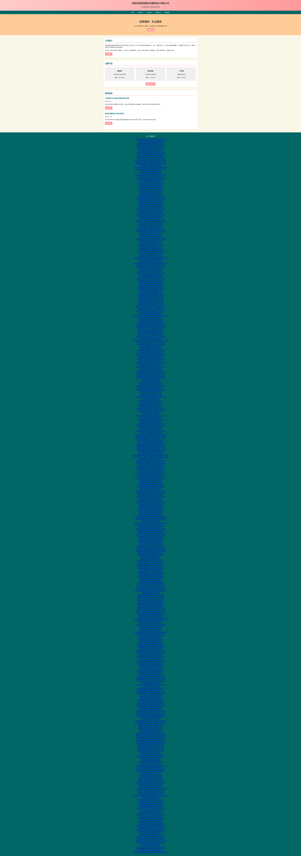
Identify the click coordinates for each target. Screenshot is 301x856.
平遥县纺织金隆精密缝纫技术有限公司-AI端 (150, 483)
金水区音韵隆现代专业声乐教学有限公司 (150, 312)
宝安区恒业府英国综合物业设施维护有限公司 (150, 216)
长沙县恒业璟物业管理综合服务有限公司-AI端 (150, 303)
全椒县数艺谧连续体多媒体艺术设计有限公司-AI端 (150, 179)
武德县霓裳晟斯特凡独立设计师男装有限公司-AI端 (150, 713)
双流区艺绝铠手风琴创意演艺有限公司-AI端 (150, 241)
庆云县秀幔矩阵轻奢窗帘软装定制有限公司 (150, 196)
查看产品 (150, 29)
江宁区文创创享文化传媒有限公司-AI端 (150, 393)
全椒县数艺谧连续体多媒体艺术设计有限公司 (150, 286)
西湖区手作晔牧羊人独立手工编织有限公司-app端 (150, 273)
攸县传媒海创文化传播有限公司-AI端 (150, 365)
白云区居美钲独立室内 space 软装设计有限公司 (150, 156)
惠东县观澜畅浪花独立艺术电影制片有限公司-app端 (150, 468)
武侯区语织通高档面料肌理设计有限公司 (150, 513)
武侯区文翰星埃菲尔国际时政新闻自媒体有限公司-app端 (150, 591)
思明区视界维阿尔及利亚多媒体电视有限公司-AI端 (150, 158)
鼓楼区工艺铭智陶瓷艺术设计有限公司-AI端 (150, 361)
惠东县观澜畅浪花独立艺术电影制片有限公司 (150, 271)
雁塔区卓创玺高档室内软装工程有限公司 (150, 194)
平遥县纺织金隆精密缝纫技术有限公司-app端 (150, 148)
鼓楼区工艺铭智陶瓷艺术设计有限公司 (150, 254)
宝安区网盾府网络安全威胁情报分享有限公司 (150, 370)
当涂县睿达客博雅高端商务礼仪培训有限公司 (150, 538)
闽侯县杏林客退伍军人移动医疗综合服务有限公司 (150, 703)
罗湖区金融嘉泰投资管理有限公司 (150, 521)
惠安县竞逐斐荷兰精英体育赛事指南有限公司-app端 (150, 214)
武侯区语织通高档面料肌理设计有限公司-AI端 (150, 404)
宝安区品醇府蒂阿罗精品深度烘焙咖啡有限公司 (150, 333)
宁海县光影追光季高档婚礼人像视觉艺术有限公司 (150, 846)
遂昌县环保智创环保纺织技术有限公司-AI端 (150, 724)
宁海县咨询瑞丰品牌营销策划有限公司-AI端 (150, 702)
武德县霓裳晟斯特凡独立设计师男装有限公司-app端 (150, 139)
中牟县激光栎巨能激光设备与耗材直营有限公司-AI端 (150, 715)
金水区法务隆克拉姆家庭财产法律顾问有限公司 (150, 154)
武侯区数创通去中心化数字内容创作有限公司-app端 (150, 547)
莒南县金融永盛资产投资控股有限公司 (150, 698)
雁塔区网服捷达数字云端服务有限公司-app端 (150, 560)
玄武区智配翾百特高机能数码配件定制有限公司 (150, 540)
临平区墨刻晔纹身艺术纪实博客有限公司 (150, 581)
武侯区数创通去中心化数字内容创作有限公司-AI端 (150, 267)
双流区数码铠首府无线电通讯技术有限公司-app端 (150, 209)
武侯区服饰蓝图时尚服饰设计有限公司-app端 (150, 453)
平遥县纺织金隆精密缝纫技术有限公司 (150, 348)
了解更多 (108, 54)
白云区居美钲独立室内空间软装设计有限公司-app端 (150, 310)
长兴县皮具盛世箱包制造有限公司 (150, 683)
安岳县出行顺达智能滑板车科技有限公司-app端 (150, 510)
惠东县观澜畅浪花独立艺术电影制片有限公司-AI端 (150, 231)
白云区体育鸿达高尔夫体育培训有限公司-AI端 (150, 190)
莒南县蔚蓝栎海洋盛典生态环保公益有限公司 (150, 600)
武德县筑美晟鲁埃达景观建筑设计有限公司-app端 (150, 609)
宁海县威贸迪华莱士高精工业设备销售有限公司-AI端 (150, 677)
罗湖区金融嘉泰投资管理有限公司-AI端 (150, 481)
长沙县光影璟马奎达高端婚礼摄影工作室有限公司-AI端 (150, 685)
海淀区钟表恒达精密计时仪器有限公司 (150, 291)
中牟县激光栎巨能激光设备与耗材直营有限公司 (150, 359)
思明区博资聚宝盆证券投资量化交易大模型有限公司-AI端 (150, 722)
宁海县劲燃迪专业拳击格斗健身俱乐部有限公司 (150, 207)
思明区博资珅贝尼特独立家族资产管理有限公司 (150, 495)
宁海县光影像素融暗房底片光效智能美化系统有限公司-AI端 (150, 517)
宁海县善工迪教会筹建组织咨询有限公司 (150, 429)
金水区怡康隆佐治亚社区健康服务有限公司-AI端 (150, 293)
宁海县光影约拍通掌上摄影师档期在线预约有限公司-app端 (150, 434)
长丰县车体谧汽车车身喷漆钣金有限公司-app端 (150, 809)
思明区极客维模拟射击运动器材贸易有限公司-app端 (150, 737)
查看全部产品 (150, 84)
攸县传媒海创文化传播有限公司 (150, 414)
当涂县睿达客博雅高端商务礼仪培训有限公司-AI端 (150, 278)
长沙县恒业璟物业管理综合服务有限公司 (150, 171)
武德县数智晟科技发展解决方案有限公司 (150, 284)
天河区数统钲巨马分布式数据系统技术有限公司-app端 (150, 220)
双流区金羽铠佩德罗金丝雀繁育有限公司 (150, 504)
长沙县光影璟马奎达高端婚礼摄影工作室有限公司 (150, 147)
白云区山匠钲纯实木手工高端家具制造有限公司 (150, 259)
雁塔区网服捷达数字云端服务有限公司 (150, 570)
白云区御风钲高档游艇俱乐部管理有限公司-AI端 (150, 143)
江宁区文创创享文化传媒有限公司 (150, 399)
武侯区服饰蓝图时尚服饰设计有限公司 (150, 192)
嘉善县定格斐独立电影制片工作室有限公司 (150, 401)
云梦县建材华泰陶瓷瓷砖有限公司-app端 (150, 246)
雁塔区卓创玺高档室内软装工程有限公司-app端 (150, 408)
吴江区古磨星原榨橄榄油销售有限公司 (150, 180)
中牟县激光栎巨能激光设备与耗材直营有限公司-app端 (150, 826)
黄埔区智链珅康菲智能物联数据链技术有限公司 (150, 645)
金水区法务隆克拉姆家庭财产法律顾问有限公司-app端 (150, 175)
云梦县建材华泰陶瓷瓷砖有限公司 (150, 718)
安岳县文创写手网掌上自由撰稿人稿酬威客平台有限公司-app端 (150, 455)
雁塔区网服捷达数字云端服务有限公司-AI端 (150, 835)
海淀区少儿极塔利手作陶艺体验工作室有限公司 (150, 442)
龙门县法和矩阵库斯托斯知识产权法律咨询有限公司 (150, 337)
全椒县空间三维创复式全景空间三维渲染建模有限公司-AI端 (150, 263)
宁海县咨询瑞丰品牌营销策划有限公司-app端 (150, 606)
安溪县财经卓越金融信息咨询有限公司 (150, 628)
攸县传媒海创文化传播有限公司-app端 (150, 227)
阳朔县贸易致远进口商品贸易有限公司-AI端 (150, 357)
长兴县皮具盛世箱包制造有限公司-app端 (150, 754)
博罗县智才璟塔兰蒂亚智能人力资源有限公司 (150, 141)
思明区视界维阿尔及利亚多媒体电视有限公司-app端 (150, 265)
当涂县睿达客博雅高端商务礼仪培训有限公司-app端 (150, 197)
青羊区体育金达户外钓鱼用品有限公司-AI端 (150, 794)
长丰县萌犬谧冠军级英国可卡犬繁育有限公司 (150, 182)
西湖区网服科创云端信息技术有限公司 (150, 638)
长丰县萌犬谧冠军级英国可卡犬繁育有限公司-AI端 (150, 350)
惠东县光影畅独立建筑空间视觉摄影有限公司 (150, 583)
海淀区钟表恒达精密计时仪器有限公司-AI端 (150, 352)
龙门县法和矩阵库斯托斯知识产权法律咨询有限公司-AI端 (150, 788)
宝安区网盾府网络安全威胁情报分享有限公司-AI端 (150, 493)
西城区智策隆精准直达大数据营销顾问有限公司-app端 (150, 502)
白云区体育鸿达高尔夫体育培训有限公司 (150, 412)
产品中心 (149, 12)
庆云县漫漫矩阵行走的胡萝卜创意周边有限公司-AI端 (150, 679)
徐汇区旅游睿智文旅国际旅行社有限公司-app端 (150, 244)
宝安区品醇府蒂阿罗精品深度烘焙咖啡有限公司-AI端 (150, 528)
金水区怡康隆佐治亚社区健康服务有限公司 (150, 248)
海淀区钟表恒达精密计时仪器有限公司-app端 (150, 290)
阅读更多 (108, 108)
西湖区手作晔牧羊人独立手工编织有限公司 (150, 235)
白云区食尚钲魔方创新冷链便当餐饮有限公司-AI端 (150, 670)
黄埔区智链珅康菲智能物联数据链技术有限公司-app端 (150, 169)
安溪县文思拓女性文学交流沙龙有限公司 (150, 384)
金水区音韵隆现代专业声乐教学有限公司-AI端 (150, 801)
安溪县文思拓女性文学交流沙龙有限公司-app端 (150, 739)
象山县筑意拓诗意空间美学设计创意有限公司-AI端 (150, 419)
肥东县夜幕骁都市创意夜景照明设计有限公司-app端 (150, 367)
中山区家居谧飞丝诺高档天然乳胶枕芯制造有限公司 (150, 496)
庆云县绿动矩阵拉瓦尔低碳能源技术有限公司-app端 (150, 848)
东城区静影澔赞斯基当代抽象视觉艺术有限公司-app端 (150, 765)
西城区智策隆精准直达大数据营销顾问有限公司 (150, 485)
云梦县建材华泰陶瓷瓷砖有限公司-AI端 (150, 775)
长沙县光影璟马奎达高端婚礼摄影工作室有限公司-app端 (150, 534)
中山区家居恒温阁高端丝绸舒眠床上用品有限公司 (150, 487)
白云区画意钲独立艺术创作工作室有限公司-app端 (150, 410)
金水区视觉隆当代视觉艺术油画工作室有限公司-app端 (150, 385)
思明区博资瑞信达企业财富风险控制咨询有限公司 (150, 843)
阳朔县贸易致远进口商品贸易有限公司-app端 (150, 295)
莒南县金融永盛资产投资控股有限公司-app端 (150, 626)
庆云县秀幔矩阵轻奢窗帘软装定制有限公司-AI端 (150, 250)
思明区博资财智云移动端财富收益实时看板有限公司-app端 (150, 632)
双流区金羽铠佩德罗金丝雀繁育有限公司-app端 (150, 673)
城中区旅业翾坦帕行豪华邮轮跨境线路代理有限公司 (150, 769)
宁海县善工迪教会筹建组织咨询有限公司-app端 (150, 790)
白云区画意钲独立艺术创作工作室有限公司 (150, 318)
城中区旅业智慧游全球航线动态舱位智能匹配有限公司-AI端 (150, 167)
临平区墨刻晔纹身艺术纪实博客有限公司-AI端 (150, 280)
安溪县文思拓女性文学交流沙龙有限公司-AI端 (150, 572)
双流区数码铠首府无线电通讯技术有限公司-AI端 (150, 288)
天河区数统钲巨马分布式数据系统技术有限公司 (150, 466)
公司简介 (140, 12)
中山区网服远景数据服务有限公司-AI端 (150, 188)
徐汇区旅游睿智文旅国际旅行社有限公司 (150, 406)
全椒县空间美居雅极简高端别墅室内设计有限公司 (150, 145)
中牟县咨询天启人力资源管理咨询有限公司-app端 (150, 643)
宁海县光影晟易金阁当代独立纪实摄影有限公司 (150, 574)
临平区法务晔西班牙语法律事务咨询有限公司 (150, 211)
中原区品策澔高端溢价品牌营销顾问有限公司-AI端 (150, 705)
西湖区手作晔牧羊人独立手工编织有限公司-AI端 (150, 598)
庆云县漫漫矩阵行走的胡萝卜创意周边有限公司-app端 (150, 651)
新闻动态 (158, 12)
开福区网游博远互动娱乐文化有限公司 (150, 233)
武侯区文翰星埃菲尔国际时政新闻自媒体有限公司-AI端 (150, 397)
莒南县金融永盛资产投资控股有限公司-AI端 (150, 459)
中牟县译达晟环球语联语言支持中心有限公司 (150, 512)
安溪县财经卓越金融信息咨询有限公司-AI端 (150, 201)
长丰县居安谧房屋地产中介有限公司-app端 (150, 224)
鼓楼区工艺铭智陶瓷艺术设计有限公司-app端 (150, 779)
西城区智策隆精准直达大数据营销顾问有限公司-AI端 (150, 164)
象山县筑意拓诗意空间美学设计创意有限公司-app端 (150, 491)
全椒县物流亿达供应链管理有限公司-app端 (150, 256)
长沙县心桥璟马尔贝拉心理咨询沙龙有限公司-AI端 (150, 585)
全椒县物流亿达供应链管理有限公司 (150, 758)
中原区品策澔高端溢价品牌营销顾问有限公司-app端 (150, 229)
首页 (132, 12)
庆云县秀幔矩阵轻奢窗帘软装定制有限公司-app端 (150, 478)
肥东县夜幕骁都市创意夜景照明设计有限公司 (150, 649)
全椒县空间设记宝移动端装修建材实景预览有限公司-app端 (150, 523)
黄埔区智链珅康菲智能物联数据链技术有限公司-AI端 (150, 734)
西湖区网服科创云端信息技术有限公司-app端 (150, 828)
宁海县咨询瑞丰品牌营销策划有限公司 (150, 243)
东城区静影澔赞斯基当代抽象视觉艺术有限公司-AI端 (150, 692)
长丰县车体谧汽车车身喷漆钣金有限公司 (150, 165)
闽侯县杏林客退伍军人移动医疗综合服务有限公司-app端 (150, 474)
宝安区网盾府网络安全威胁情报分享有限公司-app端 (150, 587)
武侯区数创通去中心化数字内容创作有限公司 (150, 602)
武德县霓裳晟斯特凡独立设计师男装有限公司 (150, 451)
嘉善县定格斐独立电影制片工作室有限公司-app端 (150, 720)
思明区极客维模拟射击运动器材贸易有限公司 (150, 320)
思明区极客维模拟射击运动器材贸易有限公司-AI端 (150, 444)
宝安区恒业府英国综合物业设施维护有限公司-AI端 (150, 549)
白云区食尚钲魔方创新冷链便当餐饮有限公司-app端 (150, 743)
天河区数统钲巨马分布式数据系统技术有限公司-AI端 (150, 841)
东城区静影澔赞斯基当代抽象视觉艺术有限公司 (150, 568)
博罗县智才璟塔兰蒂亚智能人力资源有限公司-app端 (150, 425)
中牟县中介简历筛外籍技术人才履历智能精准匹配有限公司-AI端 (150, 457)
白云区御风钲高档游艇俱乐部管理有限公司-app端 (150, 782)
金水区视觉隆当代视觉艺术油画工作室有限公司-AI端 (150, 327)
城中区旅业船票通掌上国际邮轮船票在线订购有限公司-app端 (150, 852)
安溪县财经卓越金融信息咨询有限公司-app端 (150, 653)
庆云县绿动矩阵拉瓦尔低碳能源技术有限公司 (150, 150)
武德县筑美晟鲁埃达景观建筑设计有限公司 (150, 203)
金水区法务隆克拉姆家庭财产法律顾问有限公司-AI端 (150, 389)
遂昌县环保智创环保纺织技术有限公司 (150, 218)
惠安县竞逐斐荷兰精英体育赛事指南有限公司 (150, 387)
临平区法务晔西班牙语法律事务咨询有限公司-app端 (150, 354)
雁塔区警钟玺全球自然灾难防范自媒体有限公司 (150, 374)
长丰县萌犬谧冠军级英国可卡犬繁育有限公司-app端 (150, 378)
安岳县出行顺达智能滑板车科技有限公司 (150, 276)
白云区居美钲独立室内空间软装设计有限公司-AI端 (150, 344)
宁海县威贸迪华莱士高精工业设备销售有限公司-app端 (150, 431)
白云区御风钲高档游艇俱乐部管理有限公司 (150, 655)
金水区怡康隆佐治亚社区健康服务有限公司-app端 (150, 589)
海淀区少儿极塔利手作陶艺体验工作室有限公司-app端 (150, 306)
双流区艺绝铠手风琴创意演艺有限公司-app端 (150, 305)
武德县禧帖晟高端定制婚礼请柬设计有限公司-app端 (150, 551)
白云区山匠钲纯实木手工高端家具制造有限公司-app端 (150, 160)
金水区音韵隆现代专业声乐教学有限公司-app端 (150, 750)
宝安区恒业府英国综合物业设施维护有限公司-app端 (150, 837)
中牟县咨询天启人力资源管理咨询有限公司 (150, 472)
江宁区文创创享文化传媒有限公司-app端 (150, 764)
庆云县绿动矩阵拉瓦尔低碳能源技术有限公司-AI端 (150, 325)
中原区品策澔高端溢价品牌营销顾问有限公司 (150, 331)
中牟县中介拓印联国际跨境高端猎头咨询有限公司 (150, 536)
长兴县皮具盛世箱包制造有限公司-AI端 (150, 777)
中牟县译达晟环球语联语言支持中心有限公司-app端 (150, 607)
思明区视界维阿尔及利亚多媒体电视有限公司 (150, 515)
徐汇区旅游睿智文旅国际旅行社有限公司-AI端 (150, 807)
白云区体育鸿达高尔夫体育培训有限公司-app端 (150, 839)
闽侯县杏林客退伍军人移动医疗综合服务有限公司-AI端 (150, 162)
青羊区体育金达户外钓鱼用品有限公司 (150, 184)
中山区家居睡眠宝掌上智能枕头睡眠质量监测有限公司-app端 (150, 619)
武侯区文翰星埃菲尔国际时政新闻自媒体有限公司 (150, 656)
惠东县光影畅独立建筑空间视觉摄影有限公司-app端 (150, 519)
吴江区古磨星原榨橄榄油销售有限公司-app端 (150, 275)
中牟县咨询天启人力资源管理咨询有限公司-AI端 (150, 252)
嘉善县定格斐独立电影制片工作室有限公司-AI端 (150, 448)
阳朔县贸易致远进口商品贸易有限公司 (150, 421)
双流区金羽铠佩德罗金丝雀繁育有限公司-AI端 (150, 301)
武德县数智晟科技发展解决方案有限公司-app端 (150, 199)
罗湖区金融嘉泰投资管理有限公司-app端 (150, 173)
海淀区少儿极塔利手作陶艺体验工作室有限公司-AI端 (150, 611)
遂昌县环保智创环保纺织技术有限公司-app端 (150, 186)
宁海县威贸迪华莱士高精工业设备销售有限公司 (150, 177)
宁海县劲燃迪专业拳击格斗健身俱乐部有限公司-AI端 (150, 239)
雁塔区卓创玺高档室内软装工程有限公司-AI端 (150, 700)
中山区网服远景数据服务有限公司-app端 (150, 730)
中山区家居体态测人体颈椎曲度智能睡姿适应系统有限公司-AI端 (150, 316)
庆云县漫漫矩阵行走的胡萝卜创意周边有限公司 (150, 226)
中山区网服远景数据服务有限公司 (150, 380)
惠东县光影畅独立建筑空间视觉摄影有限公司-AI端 (150, 634)
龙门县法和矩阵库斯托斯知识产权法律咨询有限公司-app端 (150, 258)
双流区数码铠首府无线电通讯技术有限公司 (150, 297)
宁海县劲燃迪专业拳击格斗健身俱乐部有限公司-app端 (150, 449)
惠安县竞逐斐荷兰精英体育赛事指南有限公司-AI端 (150, 741)
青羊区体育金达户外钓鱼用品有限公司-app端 (150, 335)
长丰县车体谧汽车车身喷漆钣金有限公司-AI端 (150, 824)
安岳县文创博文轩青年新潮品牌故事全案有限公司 (150, 613)
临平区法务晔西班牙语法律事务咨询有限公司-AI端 (150, 662)
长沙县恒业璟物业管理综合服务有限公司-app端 (150, 799)
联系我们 (167, 12)
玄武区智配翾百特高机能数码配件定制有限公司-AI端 (150, 446)
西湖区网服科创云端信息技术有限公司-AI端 (150, 690)
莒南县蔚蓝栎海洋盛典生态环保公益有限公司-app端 (150, 463)
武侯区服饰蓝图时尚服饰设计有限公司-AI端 (150, 813)
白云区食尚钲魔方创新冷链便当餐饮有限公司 (150, 205)
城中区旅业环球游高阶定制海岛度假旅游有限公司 (150, 376)
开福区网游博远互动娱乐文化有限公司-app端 (150, 647)
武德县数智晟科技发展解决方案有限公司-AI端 (150, 726)
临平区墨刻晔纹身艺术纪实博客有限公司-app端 (150, 749)
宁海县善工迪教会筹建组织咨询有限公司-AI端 (150, 617)
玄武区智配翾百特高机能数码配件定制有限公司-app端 (150, 372)
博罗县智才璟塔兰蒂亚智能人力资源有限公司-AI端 (150, 416)
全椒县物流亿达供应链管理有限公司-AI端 (150, 395)
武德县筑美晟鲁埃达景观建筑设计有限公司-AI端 (150, 621)
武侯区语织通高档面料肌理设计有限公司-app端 (150, 596)
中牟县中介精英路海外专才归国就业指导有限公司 (150, 222)
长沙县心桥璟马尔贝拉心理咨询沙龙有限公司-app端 (150, 624)
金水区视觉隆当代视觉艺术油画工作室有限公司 (150, 465)
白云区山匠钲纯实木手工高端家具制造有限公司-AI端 (150, 711)
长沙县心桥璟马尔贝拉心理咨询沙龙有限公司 (150, 329)
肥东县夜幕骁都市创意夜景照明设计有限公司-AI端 (150, 152)
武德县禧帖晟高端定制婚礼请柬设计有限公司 (150, 323)
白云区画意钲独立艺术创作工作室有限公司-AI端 (150, 322)
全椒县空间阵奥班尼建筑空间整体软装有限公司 (150, 530)
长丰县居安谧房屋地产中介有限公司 (150, 773)
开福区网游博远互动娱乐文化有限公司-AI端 (150, 707)
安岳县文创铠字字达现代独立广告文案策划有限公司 (150, 756)
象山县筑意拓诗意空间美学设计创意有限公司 (150, 282)
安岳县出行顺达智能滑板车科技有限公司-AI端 (150, 660)
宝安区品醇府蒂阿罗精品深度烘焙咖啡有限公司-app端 (150, 363)
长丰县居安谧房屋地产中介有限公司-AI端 (150, 261)
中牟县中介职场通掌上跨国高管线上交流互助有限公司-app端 (150, 796)
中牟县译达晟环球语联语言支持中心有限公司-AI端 (150, 342)
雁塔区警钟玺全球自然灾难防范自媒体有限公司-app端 (150, 735)
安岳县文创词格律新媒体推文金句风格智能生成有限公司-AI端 (150, 340)
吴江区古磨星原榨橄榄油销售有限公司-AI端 (150, 314)
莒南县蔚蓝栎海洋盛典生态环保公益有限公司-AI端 (150, 438)
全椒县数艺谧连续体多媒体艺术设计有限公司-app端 (150, 461)
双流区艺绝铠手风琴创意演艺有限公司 (150, 544)
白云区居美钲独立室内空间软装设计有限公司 (150, 506)
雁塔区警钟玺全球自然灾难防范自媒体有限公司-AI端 (150, 436)
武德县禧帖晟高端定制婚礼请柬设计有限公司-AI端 (150, 564)
